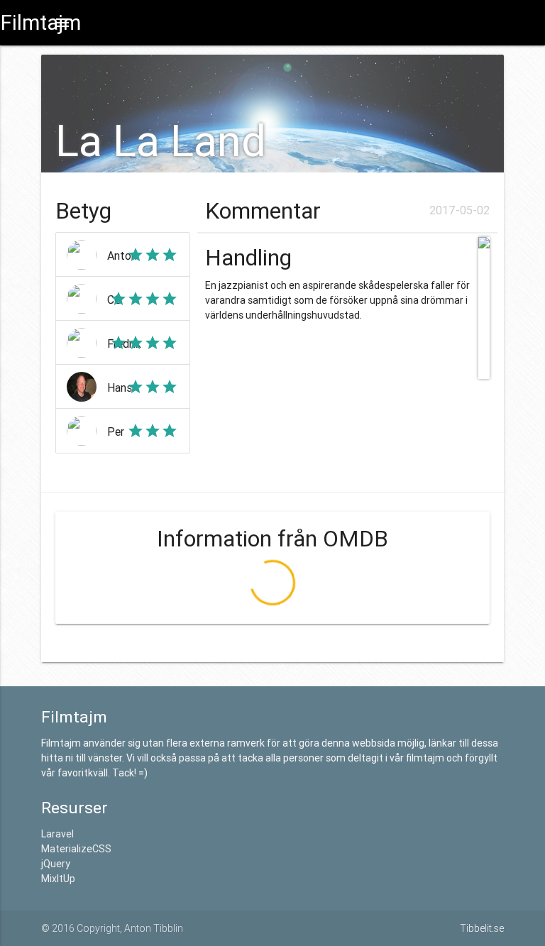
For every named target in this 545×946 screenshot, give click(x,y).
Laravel (57, 833)
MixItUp (58, 878)
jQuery (55, 863)
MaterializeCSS (76, 848)
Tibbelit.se (482, 928)
